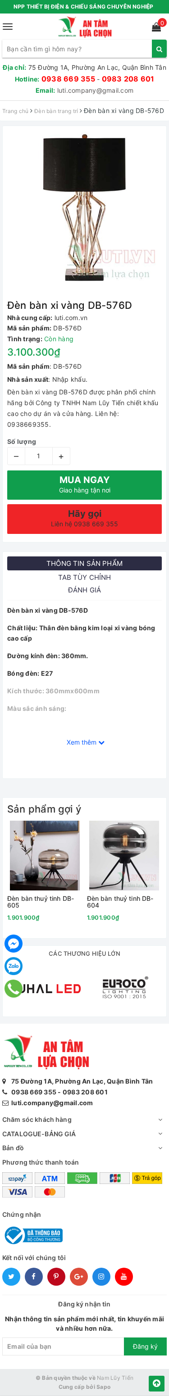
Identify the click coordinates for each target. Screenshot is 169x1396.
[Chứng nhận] (32, 1234)
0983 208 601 (128, 78)
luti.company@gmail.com (95, 90)
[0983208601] (13, 988)
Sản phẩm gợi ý (44, 809)
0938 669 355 (68, 78)
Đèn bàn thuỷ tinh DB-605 (40, 902)
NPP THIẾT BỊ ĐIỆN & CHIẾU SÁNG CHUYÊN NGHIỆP (84, 6)
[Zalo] (14, 966)
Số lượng (21, 441)
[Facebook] (14, 944)
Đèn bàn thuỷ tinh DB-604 (120, 902)
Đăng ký (145, 1346)
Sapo (103, 1386)
